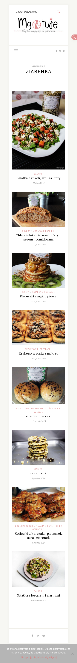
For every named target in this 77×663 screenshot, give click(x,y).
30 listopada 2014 (39, 600)
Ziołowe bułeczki (38, 416)
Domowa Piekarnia (43, 231)
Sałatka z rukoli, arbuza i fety (38, 178)
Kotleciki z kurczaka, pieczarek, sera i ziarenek (39, 536)
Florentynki (38, 473)
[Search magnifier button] (58, 11)
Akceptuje (26, 657)
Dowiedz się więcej (45, 657)
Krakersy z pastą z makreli (38, 353)
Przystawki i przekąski (38, 349)
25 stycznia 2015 (38, 301)
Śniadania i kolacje (43, 292)
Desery (25, 292)
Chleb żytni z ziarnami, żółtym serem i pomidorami (38, 237)
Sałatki (38, 173)
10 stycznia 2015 (38, 358)
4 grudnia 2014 (38, 542)
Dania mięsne (45, 526)
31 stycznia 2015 (38, 244)
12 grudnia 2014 (38, 421)
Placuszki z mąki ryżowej (38, 296)
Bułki (19, 408)
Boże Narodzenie (25, 526)
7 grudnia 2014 (38, 478)
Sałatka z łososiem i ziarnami (38, 595)
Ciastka (38, 469)
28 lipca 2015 (38, 183)
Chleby (26, 231)
